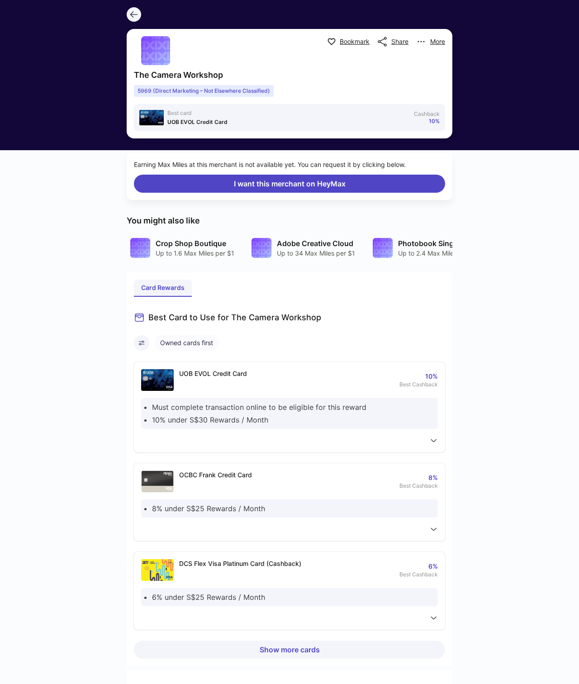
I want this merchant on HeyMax (290, 183)
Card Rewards (163, 287)
